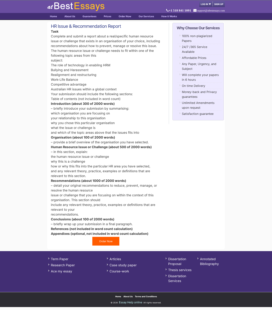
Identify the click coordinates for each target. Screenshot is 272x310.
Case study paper (123, 265)
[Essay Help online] (76, 10)
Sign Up (218, 4)
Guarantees (89, 16)
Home (53, 16)
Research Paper (63, 265)
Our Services (146, 16)
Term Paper (59, 259)
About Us (69, 16)
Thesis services (180, 270)
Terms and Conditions (146, 296)
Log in (206, 4)
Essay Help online (130, 302)
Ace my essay (61, 271)
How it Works (169, 16)
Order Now (125, 16)
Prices (107, 16)
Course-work (119, 271)
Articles (115, 259)
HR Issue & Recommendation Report (86, 26)
